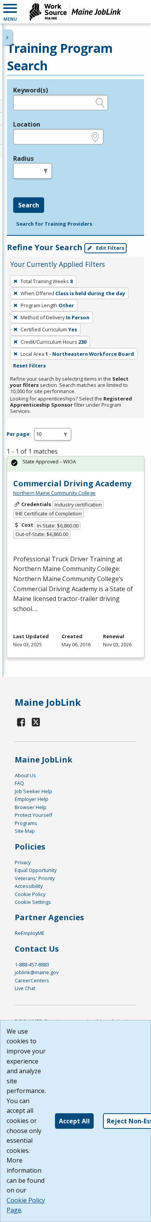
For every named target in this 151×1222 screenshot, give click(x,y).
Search (28, 205)
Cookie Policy (30, 894)
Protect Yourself (33, 814)
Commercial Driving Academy (72, 483)
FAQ (19, 783)
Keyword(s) (30, 90)
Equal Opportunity (36, 870)
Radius (23, 158)
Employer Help (31, 799)
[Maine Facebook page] (21, 721)
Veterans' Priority (35, 878)
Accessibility (29, 886)
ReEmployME (30, 933)
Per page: (19, 433)
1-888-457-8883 (32, 964)
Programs (26, 823)
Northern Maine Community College (54, 492)
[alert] (75, 464)
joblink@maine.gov (36, 972)
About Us (25, 775)
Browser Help (30, 807)
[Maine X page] (36, 721)
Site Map (25, 830)
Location (26, 124)
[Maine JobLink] (75, 11)
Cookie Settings (33, 901)
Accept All (74, 1121)
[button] (10, 11)
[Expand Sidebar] (7, 37)
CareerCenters (32, 980)
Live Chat (25, 988)
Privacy (23, 862)
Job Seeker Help (33, 791)
